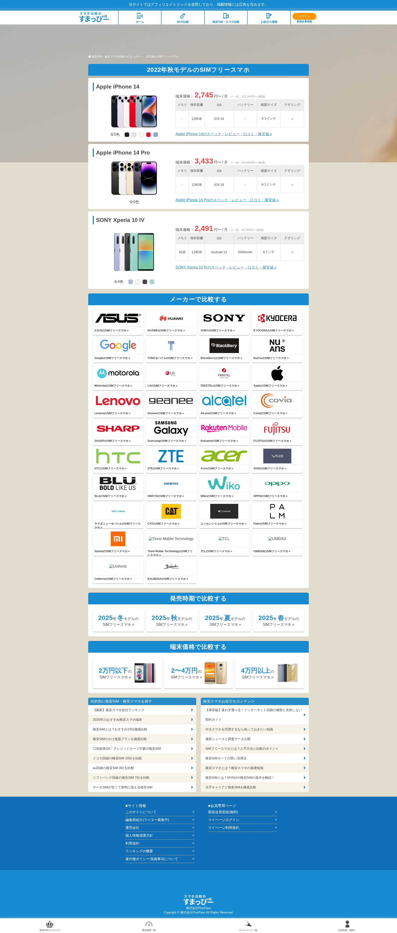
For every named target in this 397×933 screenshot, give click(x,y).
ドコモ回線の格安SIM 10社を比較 (117, 758)
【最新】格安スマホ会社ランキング (118, 710)
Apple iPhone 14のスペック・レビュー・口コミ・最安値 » (224, 134)
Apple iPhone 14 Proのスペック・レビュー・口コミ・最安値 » (227, 200)
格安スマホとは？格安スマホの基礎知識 (234, 768)
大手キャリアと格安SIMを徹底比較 (230, 787)
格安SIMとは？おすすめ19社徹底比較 (120, 729)
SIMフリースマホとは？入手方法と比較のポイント (242, 748)
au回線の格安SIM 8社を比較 (113, 768)
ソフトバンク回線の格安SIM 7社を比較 (121, 777)
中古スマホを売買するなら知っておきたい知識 (239, 729)
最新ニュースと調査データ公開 (227, 739)
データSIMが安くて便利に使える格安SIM (123, 787)
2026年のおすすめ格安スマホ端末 (117, 719)
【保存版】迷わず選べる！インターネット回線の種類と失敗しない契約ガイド (253, 714)
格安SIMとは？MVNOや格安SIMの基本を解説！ (240, 777)
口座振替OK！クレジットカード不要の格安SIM (127, 748)
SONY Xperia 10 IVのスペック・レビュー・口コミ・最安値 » (226, 267)
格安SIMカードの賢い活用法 (226, 758)
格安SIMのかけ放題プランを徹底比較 (120, 739)
